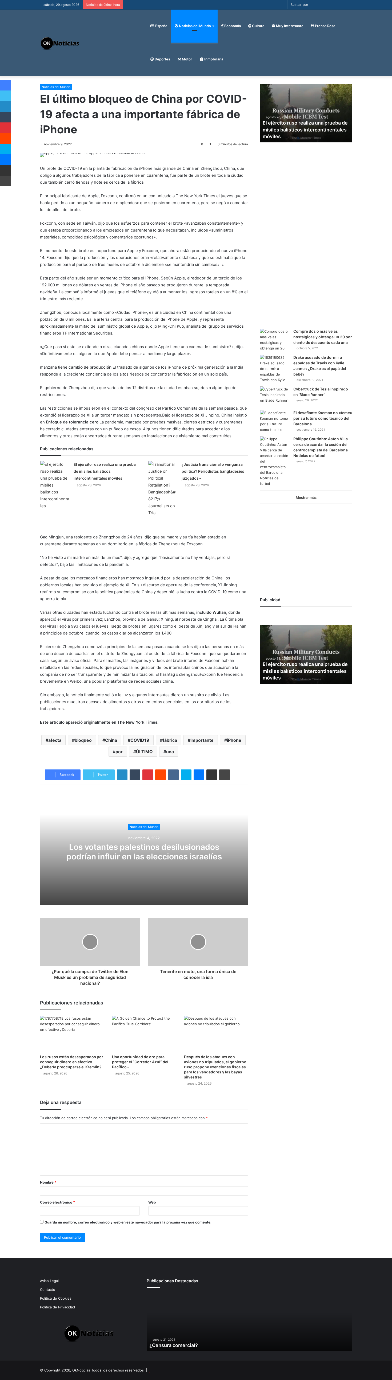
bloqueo (83, 740)
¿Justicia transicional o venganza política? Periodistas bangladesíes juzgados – (213, 471)
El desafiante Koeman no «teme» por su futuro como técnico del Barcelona (322, 418)
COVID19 (139, 740)
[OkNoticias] (60, 42)
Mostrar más (306, 497)
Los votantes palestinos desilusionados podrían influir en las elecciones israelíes (144, 851)
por (119, 751)
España (160, 26)
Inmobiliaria (213, 59)
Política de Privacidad (57, 1307)
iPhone (234, 740)
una (170, 751)
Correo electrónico (57, 1202)
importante (202, 740)
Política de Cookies (55, 1298)
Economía (232, 26)
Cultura (257, 26)
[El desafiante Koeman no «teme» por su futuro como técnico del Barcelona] (274, 421)
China (111, 740)
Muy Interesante (289, 26)
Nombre (48, 1182)
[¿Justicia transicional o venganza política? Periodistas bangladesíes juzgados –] (163, 488)
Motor (186, 59)
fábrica (170, 740)
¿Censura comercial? (173, 1345)
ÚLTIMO (144, 751)
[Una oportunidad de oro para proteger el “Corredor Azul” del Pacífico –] (144, 1034)
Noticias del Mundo (194, 26)
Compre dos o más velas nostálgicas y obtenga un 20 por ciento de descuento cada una (322, 337)
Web (152, 1202)
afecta (54, 740)
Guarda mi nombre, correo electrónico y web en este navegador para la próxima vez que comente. (128, 1222)
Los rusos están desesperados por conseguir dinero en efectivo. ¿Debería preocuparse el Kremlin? (71, 1061)
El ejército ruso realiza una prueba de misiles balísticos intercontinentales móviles (105, 471)
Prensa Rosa (324, 26)
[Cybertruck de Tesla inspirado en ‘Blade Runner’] (274, 396)
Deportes (162, 59)
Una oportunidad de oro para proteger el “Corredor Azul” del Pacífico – (140, 1061)
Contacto (47, 1289)
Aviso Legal (49, 1281)
